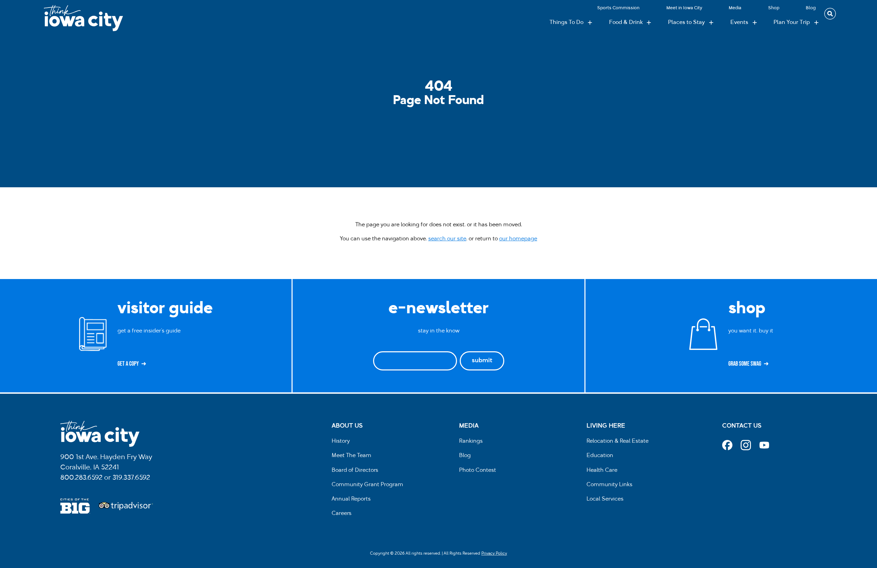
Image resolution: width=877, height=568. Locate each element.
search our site (447, 239)
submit (482, 361)
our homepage (518, 239)
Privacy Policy (494, 554)
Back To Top (868, 210)
